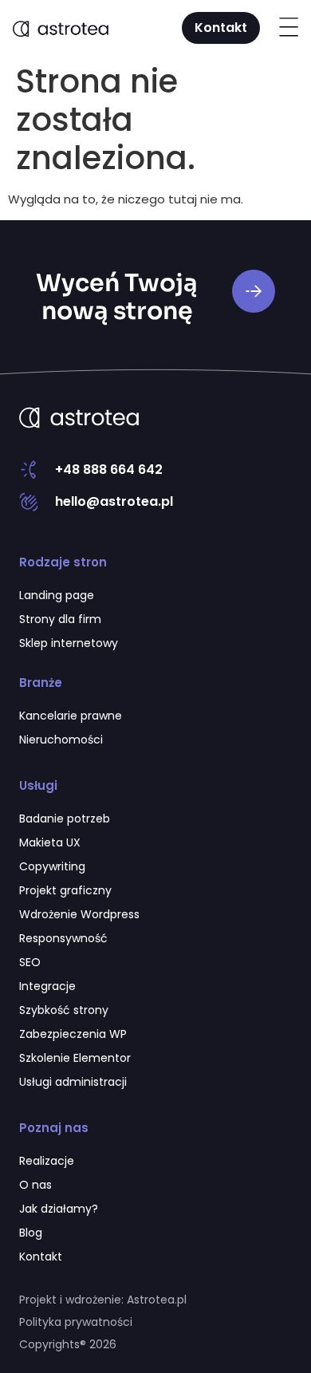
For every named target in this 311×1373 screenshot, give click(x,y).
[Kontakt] (253, 291)
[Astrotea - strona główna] (79, 417)
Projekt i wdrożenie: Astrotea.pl (103, 1300)
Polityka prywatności (75, 1322)
